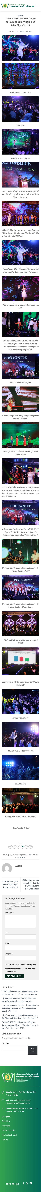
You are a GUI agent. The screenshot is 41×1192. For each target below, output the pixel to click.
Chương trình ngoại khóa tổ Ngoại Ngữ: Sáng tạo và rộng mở (10, 884)
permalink (22, 857)
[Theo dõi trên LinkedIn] (31, 1183)
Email (7, 943)
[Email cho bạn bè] (22, 847)
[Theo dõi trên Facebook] (24, 1183)
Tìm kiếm (5, 1044)
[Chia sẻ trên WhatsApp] (10, 847)
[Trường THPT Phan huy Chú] (17, 5)
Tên (7, 932)
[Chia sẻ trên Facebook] (14, 847)
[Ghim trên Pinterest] (27, 847)
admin (30, 31)
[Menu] (37, 5)
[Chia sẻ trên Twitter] (18, 847)
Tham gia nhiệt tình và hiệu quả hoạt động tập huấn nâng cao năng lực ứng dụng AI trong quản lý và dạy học (20, 1008)
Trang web (9, 954)
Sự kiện (20, 15)
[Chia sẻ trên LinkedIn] (31, 847)
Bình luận (9, 913)
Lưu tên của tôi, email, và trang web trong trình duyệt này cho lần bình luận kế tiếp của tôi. (20, 968)
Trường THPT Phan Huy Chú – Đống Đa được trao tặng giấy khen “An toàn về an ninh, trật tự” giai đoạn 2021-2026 (20, 1025)
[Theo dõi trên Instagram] (27, 1183)
